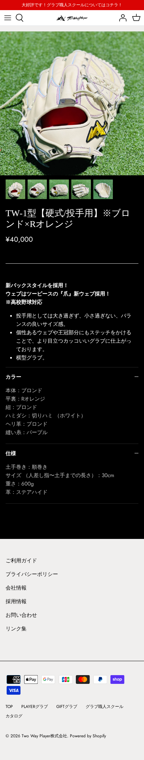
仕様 (11, 453)
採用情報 (16, 601)
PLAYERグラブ (34, 706)
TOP (9, 706)
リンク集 (16, 629)
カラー (13, 377)
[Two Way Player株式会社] (72, 18)
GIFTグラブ (66, 706)
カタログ (14, 716)
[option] (72, 103)
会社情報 (16, 588)
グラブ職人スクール (104, 706)
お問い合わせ (21, 615)
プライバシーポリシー (32, 574)
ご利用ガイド (21, 560)
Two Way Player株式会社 (44, 736)
